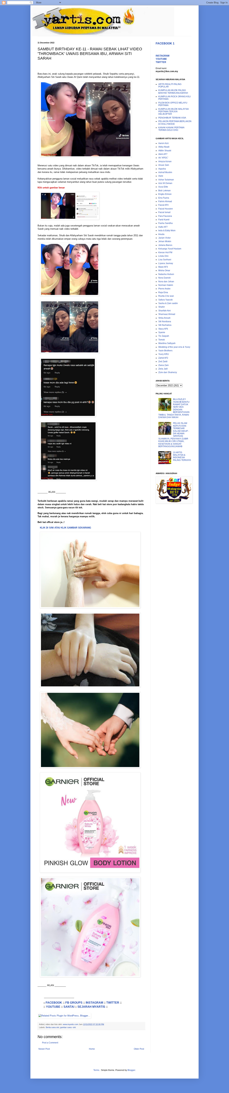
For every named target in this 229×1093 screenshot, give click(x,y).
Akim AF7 (162, 154)
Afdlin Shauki (164, 150)
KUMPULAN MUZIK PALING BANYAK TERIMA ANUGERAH (173, 91)
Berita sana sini (52, 1027)
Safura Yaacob (165, 299)
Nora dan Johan (166, 281)
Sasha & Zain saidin (168, 303)
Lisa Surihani (164, 259)
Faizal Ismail (164, 212)
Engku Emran (165, 194)
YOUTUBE (53, 1006)
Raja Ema (163, 292)
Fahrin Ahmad (165, 201)
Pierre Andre (164, 288)
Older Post (139, 1049)
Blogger (131, 1070)
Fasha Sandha (165, 223)
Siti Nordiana (164, 321)
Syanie (161, 332)
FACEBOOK (54, 1002)
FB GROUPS (73, 1002)
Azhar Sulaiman (166, 179)
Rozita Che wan (166, 296)
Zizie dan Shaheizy (167, 372)
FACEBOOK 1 (165, 43)
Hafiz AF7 (163, 227)
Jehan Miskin (164, 241)
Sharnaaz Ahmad (166, 314)
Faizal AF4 (163, 205)
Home (92, 1049)
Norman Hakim (165, 285)
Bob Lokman (164, 190)
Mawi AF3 (163, 267)
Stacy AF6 (163, 329)
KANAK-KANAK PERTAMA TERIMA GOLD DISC (171, 128)
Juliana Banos (165, 245)
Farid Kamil (163, 219)
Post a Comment (50, 1042)
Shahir (161, 307)
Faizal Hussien (165, 209)
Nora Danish (164, 278)
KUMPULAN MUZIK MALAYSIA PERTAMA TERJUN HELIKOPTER (173, 111)
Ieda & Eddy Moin (167, 230)
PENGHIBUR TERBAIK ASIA (172, 118)
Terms (96, 1070)
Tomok (161, 339)
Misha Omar (164, 270)
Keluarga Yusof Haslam (169, 248)
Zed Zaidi (162, 361)
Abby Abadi (163, 147)
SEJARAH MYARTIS (91, 1006)
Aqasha (162, 169)
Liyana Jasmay (165, 263)
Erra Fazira (163, 198)
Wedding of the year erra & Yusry (174, 347)
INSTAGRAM (94, 1002)
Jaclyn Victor (164, 238)
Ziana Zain (163, 365)
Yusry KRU (163, 354)
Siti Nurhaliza (164, 325)
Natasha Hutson (166, 274)
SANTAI (69, 1006)
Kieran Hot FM (165, 252)
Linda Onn (163, 256)
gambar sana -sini (68, 1027)
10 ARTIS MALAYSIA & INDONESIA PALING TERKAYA (182, 456)
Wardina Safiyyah (167, 343)
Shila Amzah (164, 318)
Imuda (161, 234)
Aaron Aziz (163, 143)
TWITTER (112, 1002)
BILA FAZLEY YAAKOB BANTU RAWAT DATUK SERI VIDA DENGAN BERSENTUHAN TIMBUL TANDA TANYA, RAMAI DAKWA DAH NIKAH (173, 408)
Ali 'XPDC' (163, 157)
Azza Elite (163, 187)
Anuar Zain (163, 165)
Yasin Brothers (165, 350)
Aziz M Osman (165, 183)
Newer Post (44, 1049)
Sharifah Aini (164, 310)
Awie (160, 176)
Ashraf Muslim (165, 172)
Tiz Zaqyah (163, 336)
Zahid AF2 (163, 358)
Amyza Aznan (165, 161)
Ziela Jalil (163, 369)
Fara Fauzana (165, 216)
